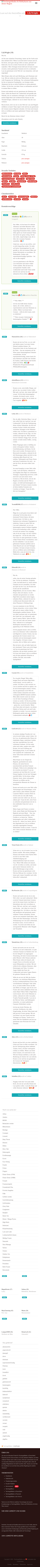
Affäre (4, 1114)
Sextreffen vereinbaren (10, 123)
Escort (4, 1158)
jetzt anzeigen (25, 158)
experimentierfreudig (9, 1363)
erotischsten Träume (9, 1526)
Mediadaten (15, 1564)
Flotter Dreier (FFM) (28, 176)
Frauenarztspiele (8, 179)
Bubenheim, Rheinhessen (29, 1291)
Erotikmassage (7, 1155)
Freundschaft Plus (8, 1187)
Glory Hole (6, 1206)
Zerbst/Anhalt (28, 1037)
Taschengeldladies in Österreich (13, 1494)
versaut (25, 199)
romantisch (6, 1401)
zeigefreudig (6, 1436)
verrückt (17, 199)
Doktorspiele (6, 176)
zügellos (5, 1439)
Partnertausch (6, 1260)
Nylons (4, 181)
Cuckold (5, 1136)
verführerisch (7, 199)
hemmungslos (23, 197)
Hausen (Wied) (31, 728)
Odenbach (27, 414)
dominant (5, 1359)
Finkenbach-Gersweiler (19, 382)
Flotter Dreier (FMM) (9, 1177)
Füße (4, 1193)
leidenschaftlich (7, 1391)
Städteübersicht (9, 1478)
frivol (4, 1375)
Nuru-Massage (7, 1244)
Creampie (5, 1133)
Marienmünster (26, 1313)
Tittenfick (5, 184)
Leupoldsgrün (32, 890)
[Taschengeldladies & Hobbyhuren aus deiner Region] (16, 3)
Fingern (5, 1171)
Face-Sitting (6, 1162)
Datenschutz (23, 1564)
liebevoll (34, 197)
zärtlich (5, 1433)
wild (4, 1429)
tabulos (5, 1410)
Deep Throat (6, 1139)
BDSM (5, 1120)
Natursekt (5, 1241)
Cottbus (28, 1076)
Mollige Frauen (7, 1238)
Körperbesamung (7, 1228)
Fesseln (5, 1165)
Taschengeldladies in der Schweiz (14, 1496)
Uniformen (15, 184)
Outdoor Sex (6, 1254)
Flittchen (5, 1366)
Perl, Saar (4, 1313)
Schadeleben (29, 673)
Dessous (5, 1142)
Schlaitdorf (32, 504)
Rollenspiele (32, 181)
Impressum (30, 1564)
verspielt (5, 1426)
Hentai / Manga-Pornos (9, 1219)
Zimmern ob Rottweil (18, 570)
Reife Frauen (6, 1267)
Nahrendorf (32, 336)
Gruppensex (6, 1209)
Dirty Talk (6, 1149)
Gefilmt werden (7, 1197)
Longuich (15, 219)
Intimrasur (6, 1225)
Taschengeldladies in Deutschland (14, 1491)
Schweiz (13, 1457)
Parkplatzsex (6, 1257)
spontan (5, 1407)
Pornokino (6, 1263)
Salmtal (30, 845)
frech (4, 1369)
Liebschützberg (33, 942)
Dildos (25, 174)
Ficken (16, 176)
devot (4, 197)
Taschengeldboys (10, 1489)
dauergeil (5, 1353)
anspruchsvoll (6, 1350)
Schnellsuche (9, 1476)
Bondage (17, 174)
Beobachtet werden (8, 1123)
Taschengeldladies (7, 1446)
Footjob (5, 1181)
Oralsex (12, 181)
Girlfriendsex (6, 1203)
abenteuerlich (6, 1347)
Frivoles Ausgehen (8, 1190)
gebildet (5, 1378)
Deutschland (32, 1455)
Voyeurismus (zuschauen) (11, 186)
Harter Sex (20, 179)
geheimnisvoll (7, 1382)
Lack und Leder (7, 1232)
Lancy (3, 1291)
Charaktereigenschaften (11, 1481)
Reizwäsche (21, 181)
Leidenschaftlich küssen (9, 1235)
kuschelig (5, 1388)
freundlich (12, 197)
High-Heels (30, 179)
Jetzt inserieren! (12, 1486)
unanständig (6, 1413)
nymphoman (6, 1398)
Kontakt (9, 1564)
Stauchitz (34, 295)
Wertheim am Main (7, 1334)
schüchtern (6, 1404)
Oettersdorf (25, 1334)
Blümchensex (7, 174)
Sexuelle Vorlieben (10, 1483)
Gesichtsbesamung (8, 1200)
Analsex (5, 1117)
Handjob (5, 1212)
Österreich (4, 1457)
